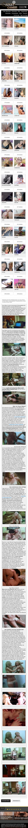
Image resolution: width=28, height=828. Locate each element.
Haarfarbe (8, 13)
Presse (24, 827)
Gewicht (25, 13)
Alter (19, 11)
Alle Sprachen (7, 11)
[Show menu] (14, 2)
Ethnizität (14, 11)
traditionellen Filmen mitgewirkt (16, 424)
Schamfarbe (15, 13)
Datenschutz (7, 827)
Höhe (20, 13)
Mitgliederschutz (18, 827)
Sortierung (16, 15)
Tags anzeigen (24, 15)
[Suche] (25, 7)
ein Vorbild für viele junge (20, 416)
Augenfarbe (24, 11)
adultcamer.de (9, 4)
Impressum (12, 827)
